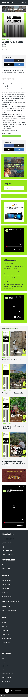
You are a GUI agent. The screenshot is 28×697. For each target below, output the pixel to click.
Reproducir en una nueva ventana (15, 84)
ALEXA (3, 565)
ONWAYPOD (5, 630)
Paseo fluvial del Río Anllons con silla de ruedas (13, 427)
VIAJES (3, 658)
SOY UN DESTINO (6, 584)
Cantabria (5, 136)
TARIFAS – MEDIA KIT (7, 555)
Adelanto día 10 (8, 263)
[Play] (7, 691)
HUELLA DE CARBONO (8, 551)
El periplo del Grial (9, 281)
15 (2, 690)
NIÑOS (3, 670)
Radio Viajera (7, 2)
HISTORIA (4, 662)
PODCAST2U (5, 626)
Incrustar (11, 86)
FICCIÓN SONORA (6, 682)
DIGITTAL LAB (5, 634)
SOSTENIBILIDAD (6, 678)
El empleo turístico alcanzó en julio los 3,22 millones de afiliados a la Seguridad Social (13, 286)
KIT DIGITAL (5, 592)
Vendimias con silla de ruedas (12, 393)
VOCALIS (4, 622)
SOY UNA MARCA (6, 588)
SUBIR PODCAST (6, 606)
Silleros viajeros (7, 39)
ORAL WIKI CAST (6, 642)
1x (24, 690)
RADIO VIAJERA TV (7, 638)
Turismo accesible (15, 136)
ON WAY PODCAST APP (8, 539)
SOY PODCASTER (6, 580)
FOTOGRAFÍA (5, 666)
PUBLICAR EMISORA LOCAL (9, 610)
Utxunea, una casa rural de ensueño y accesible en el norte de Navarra (13, 463)
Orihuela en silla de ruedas (11, 360)
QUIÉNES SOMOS (6, 543)
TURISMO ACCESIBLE (7, 674)
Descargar (4, 86)
